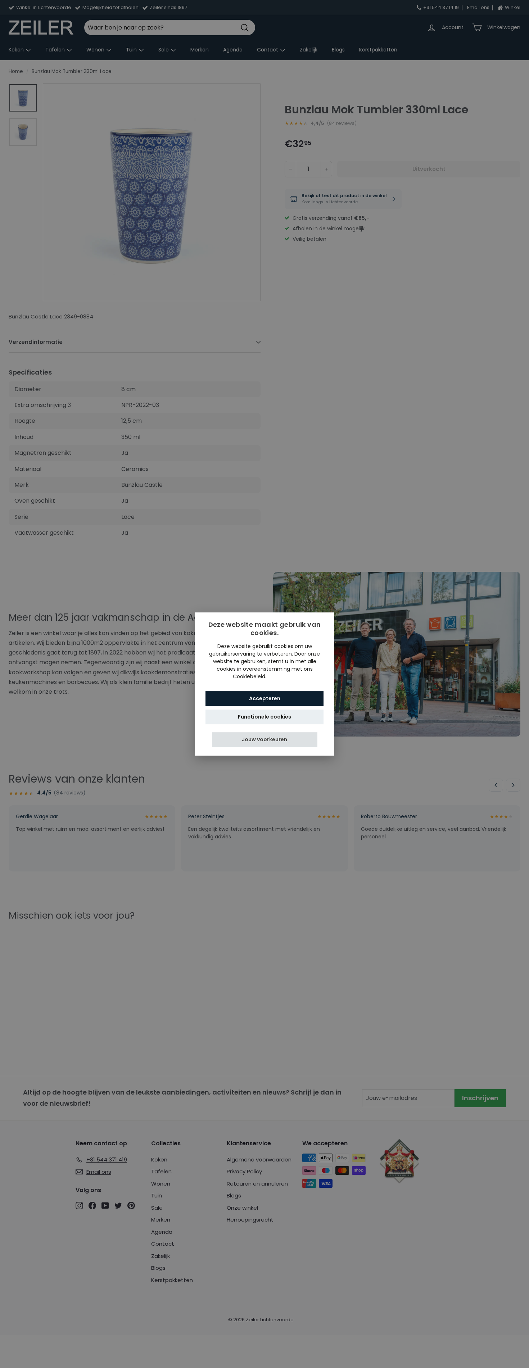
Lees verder (282, 676)
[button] (264, 739)
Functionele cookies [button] (264, 716)
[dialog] (264, 684)
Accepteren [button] (264, 698)
